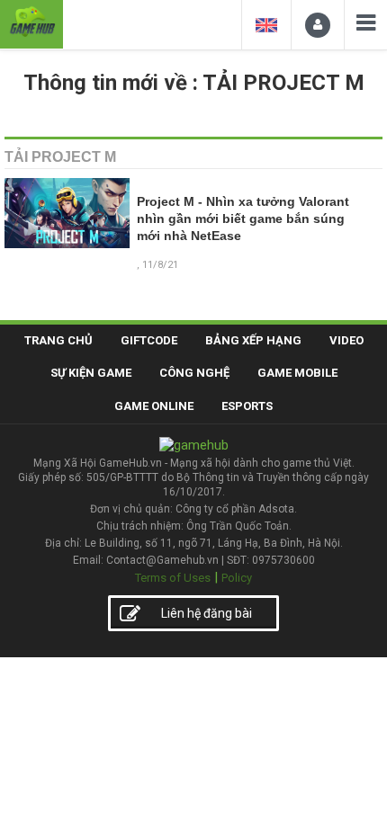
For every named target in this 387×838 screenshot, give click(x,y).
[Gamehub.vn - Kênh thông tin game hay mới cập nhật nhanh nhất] (31, 22)
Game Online (154, 406)
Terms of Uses (173, 577)
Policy (236, 577)
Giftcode (149, 340)
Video (346, 340)
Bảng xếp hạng (253, 340)
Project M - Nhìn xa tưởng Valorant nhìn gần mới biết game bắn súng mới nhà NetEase (243, 219)
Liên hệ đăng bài (206, 613)
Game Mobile (297, 372)
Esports (247, 406)
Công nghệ (194, 372)
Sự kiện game (90, 372)
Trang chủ (58, 340)
